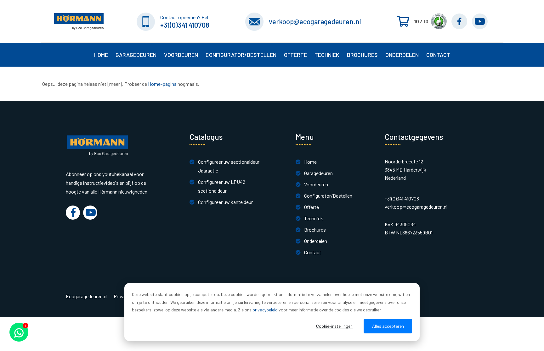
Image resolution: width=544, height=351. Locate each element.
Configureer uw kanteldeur (225, 202)
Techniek (313, 218)
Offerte (311, 207)
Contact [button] (438, 54)
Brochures (362, 54)
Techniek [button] (326, 54)
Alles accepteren (388, 326)
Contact (312, 252)
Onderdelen (402, 54)
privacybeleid (265, 309)
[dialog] (272, 312)
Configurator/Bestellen (328, 196)
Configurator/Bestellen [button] (241, 54)
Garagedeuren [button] (136, 54)
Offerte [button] (295, 54)
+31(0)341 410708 (184, 25)
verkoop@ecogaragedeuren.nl (315, 21)
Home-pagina (162, 84)
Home (101, 54)
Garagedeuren (318, 173)
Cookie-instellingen (334, 326)
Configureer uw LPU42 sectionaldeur (221, 186)
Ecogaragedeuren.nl (86, 296)
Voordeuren (181, 54)
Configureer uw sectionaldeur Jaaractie (228, 166)
